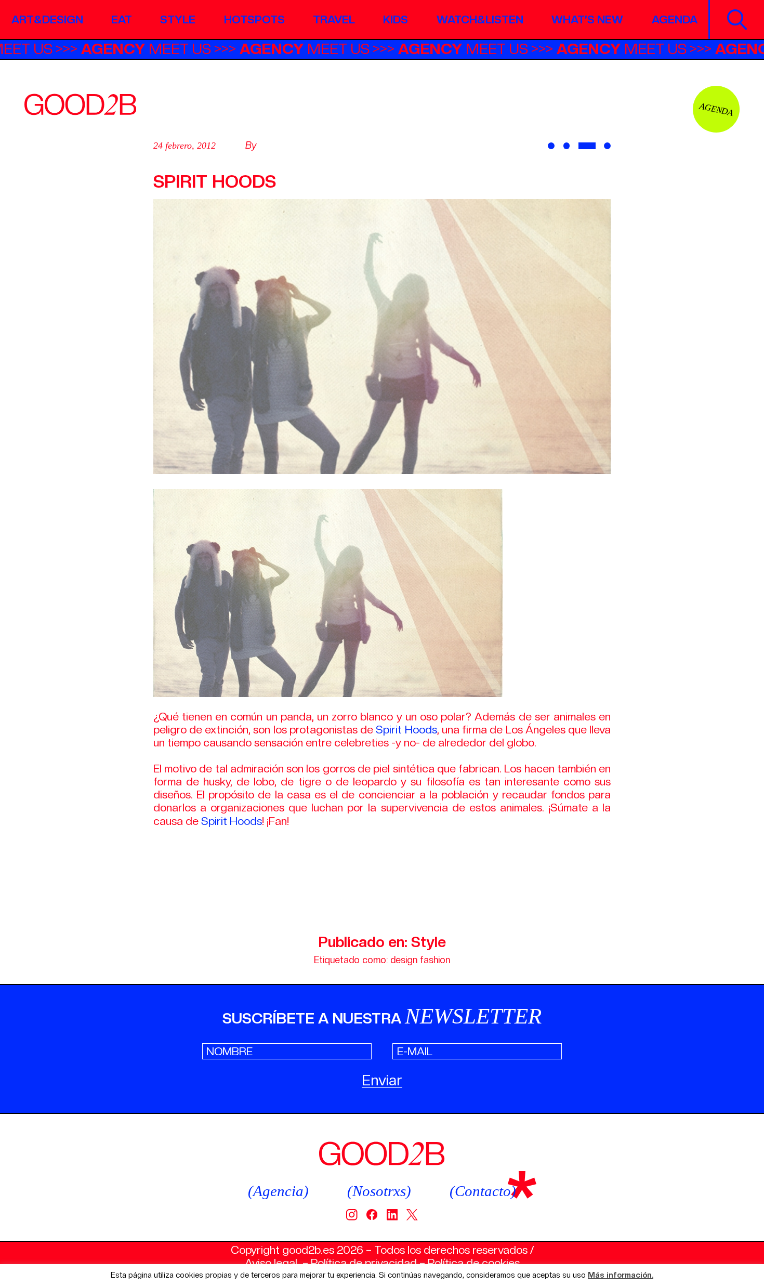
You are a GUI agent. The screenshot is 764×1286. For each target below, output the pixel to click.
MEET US (182, 49)
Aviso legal (271, 1262)
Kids (395, 19)
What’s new (587, 19)
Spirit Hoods (406, 729)
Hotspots (254, 19)
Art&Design (47, 19)
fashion (435, 959)
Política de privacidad (364, 1262)
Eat (121, 19)
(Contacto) (483, 1191)
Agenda (674, 19)
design (403, 959)
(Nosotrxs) (379, 1191)
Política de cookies (474, 1262)
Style (177, 19)
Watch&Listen (480, 19)
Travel (334, 19)
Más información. (620, 1275)
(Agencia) (278, 1191)
